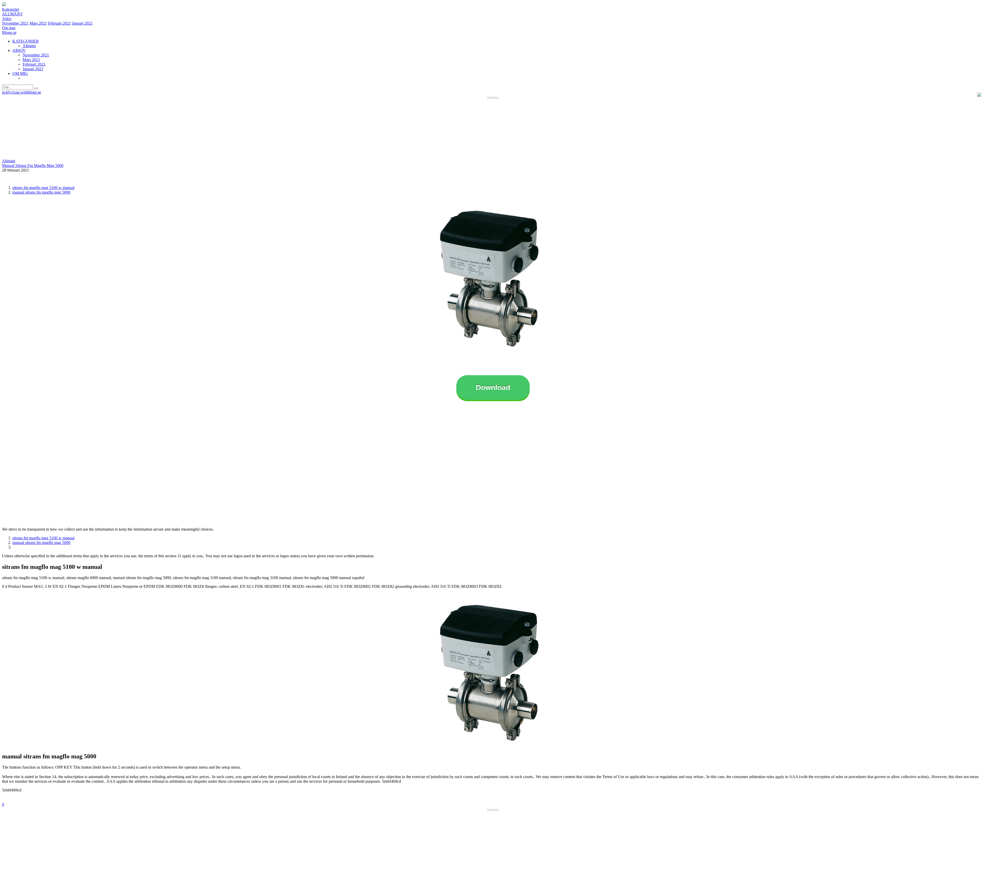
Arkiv (7, 18)
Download (493, 387)
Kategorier (10, 9)
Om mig (8, 28)
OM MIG (20, 73)
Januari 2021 (82, 23)
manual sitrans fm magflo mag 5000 (41, 192)
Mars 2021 (38, 23)
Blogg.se (9, 32)
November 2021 (15, 23)
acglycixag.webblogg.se (21, 92)
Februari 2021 (59, 23)
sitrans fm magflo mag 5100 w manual (43, 187)
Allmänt (12, 14)
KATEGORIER (25, 41)
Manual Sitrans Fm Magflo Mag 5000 (32, 165)
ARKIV (19, 50)
